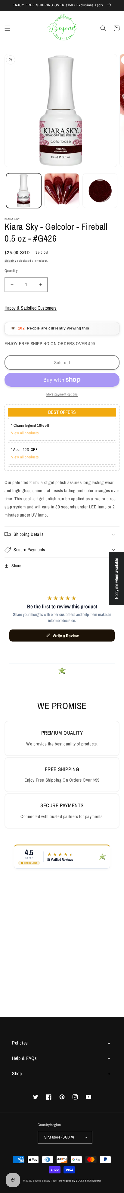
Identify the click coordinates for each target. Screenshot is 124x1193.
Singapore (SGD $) (59, 1137)
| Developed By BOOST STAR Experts (79, 1180)
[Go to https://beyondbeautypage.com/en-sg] (62, 28)
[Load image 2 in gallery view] (61, 190)
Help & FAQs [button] (24, 1058)
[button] (7, 28)
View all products (25, 433)
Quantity (11, 270)
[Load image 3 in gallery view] (100, 190)
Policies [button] (20, 1042)
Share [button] (16, 565)
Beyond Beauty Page (45, 1180)
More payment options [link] (62, 394)
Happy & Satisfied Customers (31, 307)
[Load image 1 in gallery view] (23, 190)
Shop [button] (17, 1073)
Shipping (11, 261)
